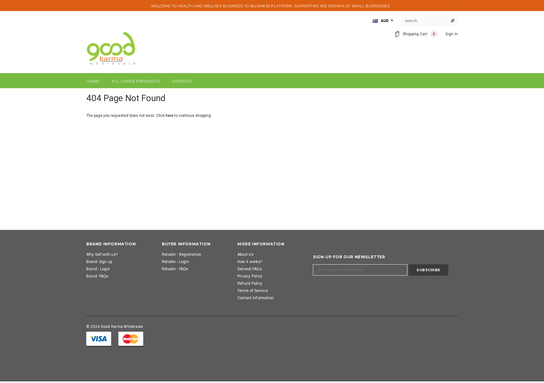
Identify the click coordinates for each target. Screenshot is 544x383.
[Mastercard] (130, 339)
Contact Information (255, 298)
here (169, 115)
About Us (245, 254)
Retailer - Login (175, 262)
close (456, 5)
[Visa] (98, 339)
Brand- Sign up (99, 262)
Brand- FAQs (97, 276)
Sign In (451, 34)
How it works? (249, 262)
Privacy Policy (249, 276)
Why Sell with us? (101, 254)
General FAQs (249, 269)
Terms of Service (252, 291)
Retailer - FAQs (175, 269)
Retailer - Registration (181, 254)
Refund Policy (249, 283)
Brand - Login (98, 269)
